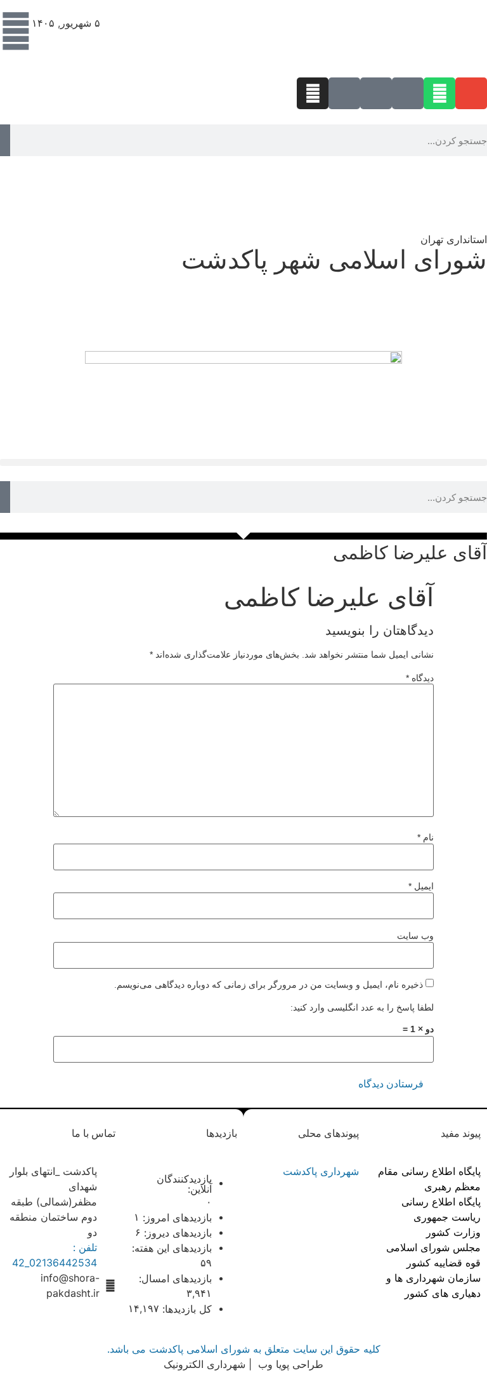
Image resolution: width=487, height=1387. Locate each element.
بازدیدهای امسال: (174, 1278)
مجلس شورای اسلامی (433, 1247)
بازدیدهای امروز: (176, 1217)
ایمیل (421, 886)
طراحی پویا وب (289, 1364)
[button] (243, 462)
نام (425, 837)
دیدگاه (420, 678)
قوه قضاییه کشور (443, 1262)
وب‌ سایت (415, 935)
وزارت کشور (453, 1232)
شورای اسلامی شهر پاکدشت (334, 259)
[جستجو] (5, 140)
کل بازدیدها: (185, 1309)
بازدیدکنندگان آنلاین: (184, 1184)
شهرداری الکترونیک (204, 1364)
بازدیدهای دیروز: (176, 1233)
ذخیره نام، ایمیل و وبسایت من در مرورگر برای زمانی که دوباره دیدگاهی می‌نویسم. (268, 984)
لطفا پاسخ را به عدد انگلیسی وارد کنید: (362, 1007)
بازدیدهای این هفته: (170, 1248)
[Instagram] (312, 93)
